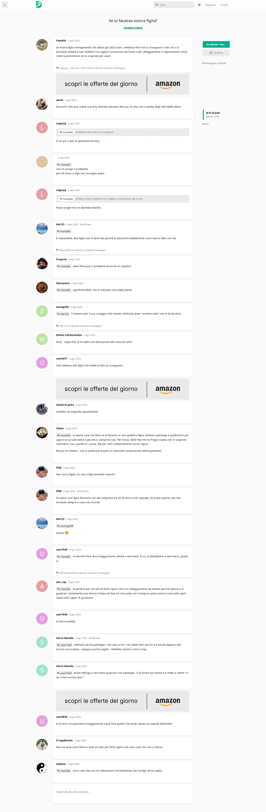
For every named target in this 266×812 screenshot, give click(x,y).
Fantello (68, 132)
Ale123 (64, 314)
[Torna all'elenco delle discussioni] (4, 4)
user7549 (66, 645)
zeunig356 (66, 526)
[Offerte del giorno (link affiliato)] (122, 93)
